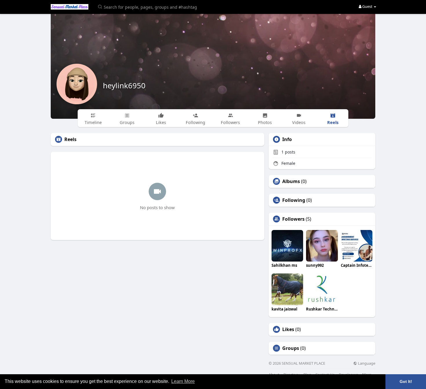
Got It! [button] (406, 381)
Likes (288, 329)
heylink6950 (124, 85)
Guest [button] (367, 6)
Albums (291, 181)
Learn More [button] (183, 381)
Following (293, 200)
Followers (293, 219)
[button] (148, 6)
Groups (290, 348)
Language (366, 363)
